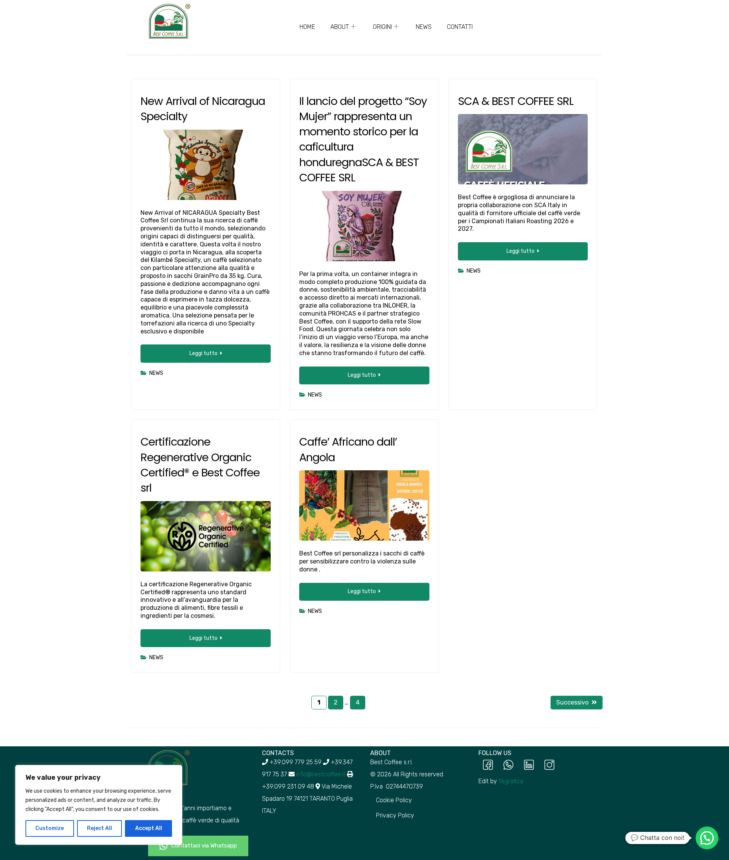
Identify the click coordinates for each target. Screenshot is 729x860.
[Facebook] (487, 765)
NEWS (424, 26)
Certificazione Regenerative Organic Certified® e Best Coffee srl (200, 464)
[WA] (508, 765)
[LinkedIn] (528, 765)
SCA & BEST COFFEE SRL (515, 101)
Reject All (99, 828)
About (339, 26)
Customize (49, 828)
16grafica (511, 781)
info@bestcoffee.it (321, 774)
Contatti (460, 26)
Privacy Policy (395, 815)
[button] (707, 838)
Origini (382, 26)
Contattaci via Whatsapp (204, 845)
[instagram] (549, 765)
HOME (307, 26)
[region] (98, 805)
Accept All (148, 828)
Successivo (572, 702)
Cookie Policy (394, 800)
